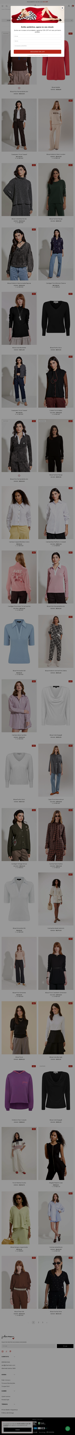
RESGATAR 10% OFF (37, 52)
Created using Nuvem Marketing (37, 55)
